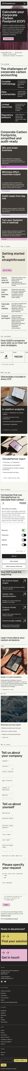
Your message (7, 883)
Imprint (2, 1030)
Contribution (4, 995)
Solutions (18, 52)
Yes (6, 875)
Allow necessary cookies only (14, 566)
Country (5, 766)
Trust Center (4, 1035)
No (5, 877)
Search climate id (20, 1060)
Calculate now (8, 38)
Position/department (7, 846)
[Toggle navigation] (24, 3)
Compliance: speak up (6, 1039)
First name (6, 834)
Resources (3, 1015)
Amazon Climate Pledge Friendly (9, 1002)
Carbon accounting (9, 54)
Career (2, 1054)
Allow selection (14, 561)
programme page (6, 915)
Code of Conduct (5, 1037)
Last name (5, 840)
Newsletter (3, 1010)
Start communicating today (12, 478)
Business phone (7, 818)
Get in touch (7, 270)
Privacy (3, 1032)
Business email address (7, 826)
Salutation (6, 813)
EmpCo (2, 1000)
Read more (5, 737)
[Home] (9, 3)
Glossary (3, 1019)
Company (5, 761)
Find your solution (8, 364)
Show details (19, 551)
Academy (3, 1013)
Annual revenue (7, 772)
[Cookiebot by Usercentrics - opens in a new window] (19, 503)
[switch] (24, 535)
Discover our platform (10, 430)
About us (3, 1052)
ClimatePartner (6, 52)
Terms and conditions (6, 1041)
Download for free (8, 689)
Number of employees (5, 788)
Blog (2, 1017)
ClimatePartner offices (11, 919)
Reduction (3, 993)
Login (3, 1065)
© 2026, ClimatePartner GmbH (8, 1068)
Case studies (4, 1022)
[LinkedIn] (2, 982)
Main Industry (7, 780)
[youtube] (5, 982)
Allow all (14, 556)
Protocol (3, 1044)
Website (5, 795)
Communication (5, 997)
